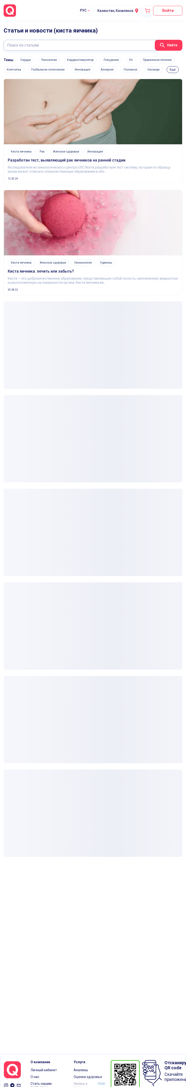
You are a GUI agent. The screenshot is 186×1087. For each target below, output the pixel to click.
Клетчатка (14, 69)
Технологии (49, 60)
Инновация (82, 69)
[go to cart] (147, 11)
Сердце (25, 60)
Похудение (111, 60)
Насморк (153, 69)
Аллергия (107, 69)
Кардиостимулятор (80, 60)
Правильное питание (157, 60)
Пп (131, 60)
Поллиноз (130, 69)
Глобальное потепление (48, 69)
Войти (168, 10)
